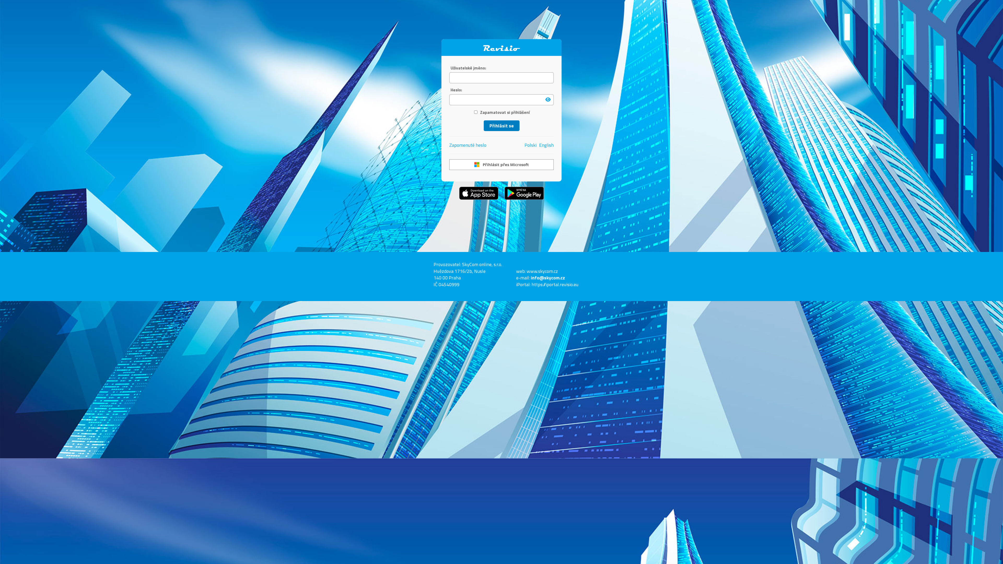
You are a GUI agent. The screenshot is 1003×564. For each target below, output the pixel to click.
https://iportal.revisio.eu (555, 284)
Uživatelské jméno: (468, 68)
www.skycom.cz (542, 271)
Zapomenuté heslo (467, 145)
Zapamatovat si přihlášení (505, 112)
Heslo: (456, 90)
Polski (530, 145)
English (546, 145)
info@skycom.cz (548, 277)
